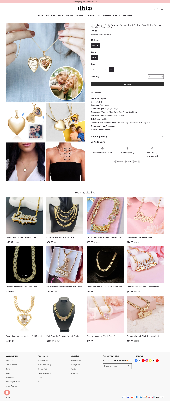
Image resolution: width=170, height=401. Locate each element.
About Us (9, 360)
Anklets (91, 15)
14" (93, 69)
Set (98, 15)
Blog (8, 373)
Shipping (94, 34)
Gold (94, 57)
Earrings (69, 15)
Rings (60, 15)
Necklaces (50, 15)
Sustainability (75, 373)
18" (105, 69)
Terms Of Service (44, 373)
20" (111, 69)
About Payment (11, 365)
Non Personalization (111, 15)
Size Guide (74, 369)
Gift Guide (127, 15)
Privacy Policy (43, 369)
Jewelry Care (75, 365)
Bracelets (80, 15)
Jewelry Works (76, 360)
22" (117, 69)
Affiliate (41, 377)
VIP (39, 382)
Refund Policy (43, 360)
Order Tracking (11, 386)
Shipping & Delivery (13, 382)
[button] (154, 9)
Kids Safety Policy (44, 365)
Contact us (10, 377)
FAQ (8, 369)
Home (40, 15)
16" (99, 69)
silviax (12, 398)
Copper (95, 45)
